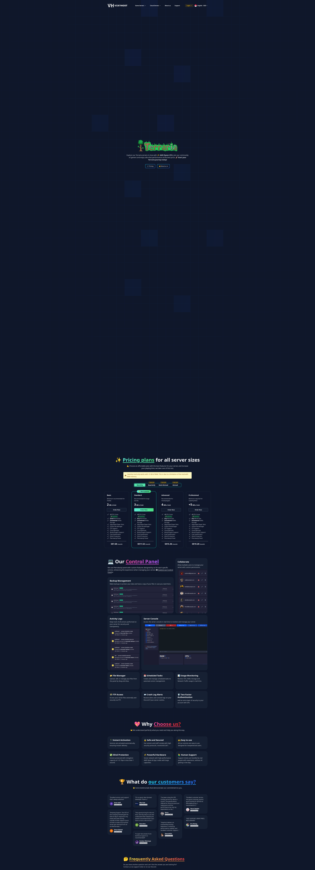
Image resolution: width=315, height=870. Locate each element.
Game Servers (139, 5)
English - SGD (201, 5)
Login (188, 5)
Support (177, 5)
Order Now (116, 510)
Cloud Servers (154, 5)
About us (168, 5)
